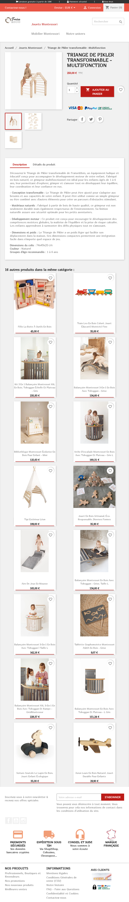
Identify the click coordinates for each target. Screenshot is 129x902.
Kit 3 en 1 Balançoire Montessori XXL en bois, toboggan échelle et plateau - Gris (34, 387)
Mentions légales (57, 873)
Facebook (8, 820)
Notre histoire (55, 885)
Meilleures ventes (16, 889)
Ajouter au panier (97, 91)
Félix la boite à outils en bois (34, 326)
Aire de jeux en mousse (35, 583)
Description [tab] (20, 164)
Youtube (16, 820)
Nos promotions (15, 880)
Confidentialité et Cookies (62, 893)
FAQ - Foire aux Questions (62, 889)
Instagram (23, 820)
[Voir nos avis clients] (101, 876)
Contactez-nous (56, 897)
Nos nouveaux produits (19, 885)
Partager (82, 119)
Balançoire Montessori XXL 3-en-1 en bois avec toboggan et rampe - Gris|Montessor (35, 709)
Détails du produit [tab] (44, 164)
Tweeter (91, 119)
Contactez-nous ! (15, 7)
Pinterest (100, 119)
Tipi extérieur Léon (34, 519)
